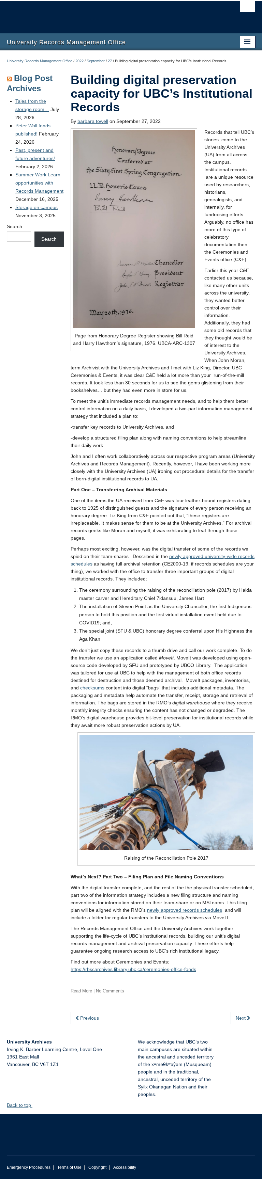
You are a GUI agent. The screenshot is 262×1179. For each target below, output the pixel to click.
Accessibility (124, 1167)
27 (110, 61)
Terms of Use (69, 1167)
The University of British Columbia (112, 14)
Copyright (97, 1167)
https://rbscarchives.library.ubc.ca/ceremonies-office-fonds (133, 969)
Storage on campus (36, 207)
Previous (89, 1018)
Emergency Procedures (28, 1167)
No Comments (110, 990)
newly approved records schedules (184, 910)
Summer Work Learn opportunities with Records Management (39, 183)
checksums (92, 687)
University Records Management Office (39, 61)
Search (14, 226)
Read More (81, 990)
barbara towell (92, 121)
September (96, 61)
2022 (79, 61)
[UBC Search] (247, 8)
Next (241, 1018)
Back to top (19, 1105)
